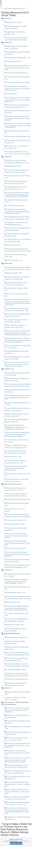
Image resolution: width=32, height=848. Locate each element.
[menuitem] (1, 4)
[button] (1, 1)
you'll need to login (22, 841)
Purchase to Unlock (16, 843)
